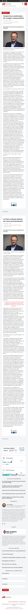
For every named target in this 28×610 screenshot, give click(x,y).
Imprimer (15, 203)
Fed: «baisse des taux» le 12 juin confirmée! (12, 567)
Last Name (4, 584)
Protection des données (19, 608)
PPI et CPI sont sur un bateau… (9, 564)
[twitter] (14, 205)
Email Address (5, 573)
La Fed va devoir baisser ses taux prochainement (14, 550)
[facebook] (12, 205)
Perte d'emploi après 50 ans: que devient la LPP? (14, 493)
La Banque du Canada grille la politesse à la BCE (13, 557)
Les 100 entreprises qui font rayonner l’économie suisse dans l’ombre (14, 482)
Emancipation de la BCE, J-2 (8, 560)
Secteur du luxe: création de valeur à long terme (13, 490)
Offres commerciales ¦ (13, 601)
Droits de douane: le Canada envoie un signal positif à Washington (13, 497)
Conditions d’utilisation (9, 608)
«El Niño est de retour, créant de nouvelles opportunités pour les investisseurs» (12, 486)
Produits (6, 13)
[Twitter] (4, 1)
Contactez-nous (22, 601)
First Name (4, 578)
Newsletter (23, 1)
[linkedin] (16, 205)
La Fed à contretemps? (7, 554)
